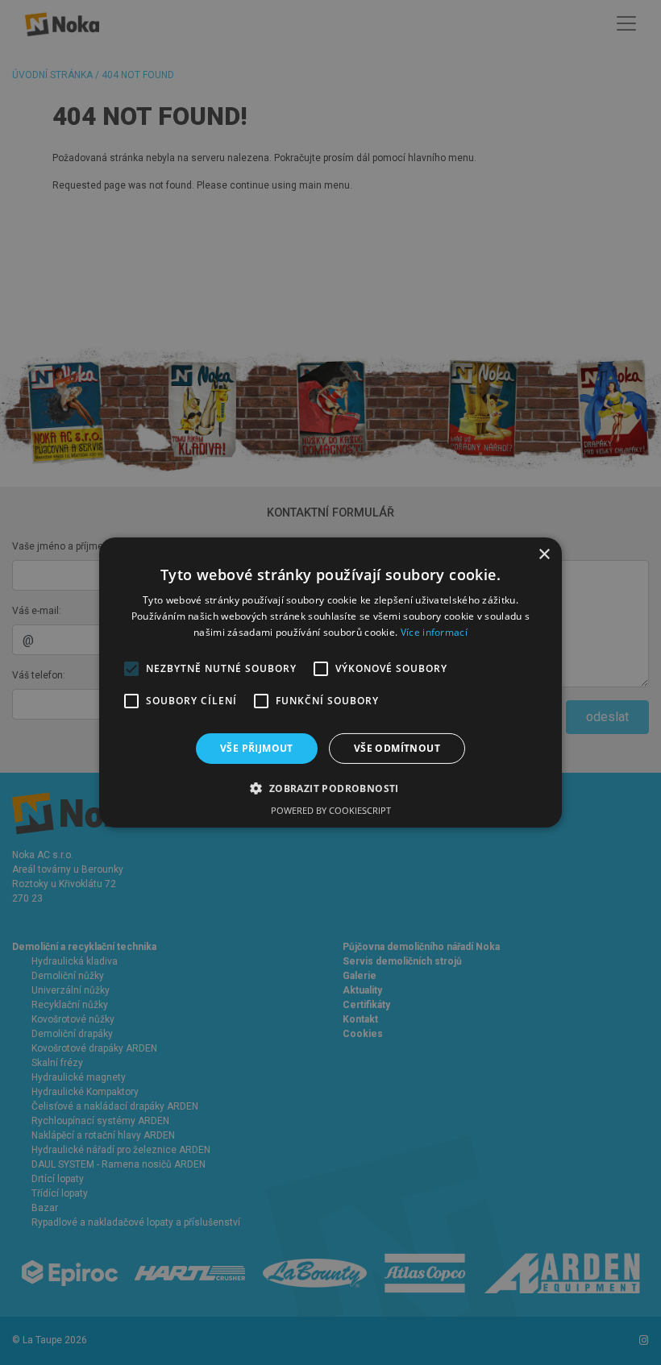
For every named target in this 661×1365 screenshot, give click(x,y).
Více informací (434, 632)
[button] (330, 788)
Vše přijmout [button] (256, 748)
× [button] (544, 555)
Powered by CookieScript (331, 810)
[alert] (330, 682)
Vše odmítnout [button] (397, 748)
